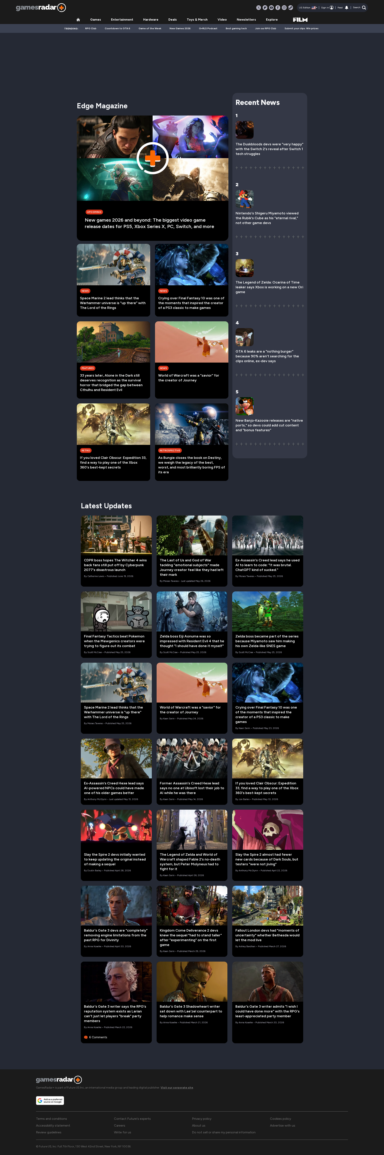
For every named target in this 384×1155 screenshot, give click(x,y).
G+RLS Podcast (208, 28)
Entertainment (122, 19)
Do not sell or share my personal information (224, 1132)
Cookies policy (280, 1119)
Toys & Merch (197, 19)
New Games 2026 (180, 28)
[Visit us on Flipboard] (265, 7)
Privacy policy (201, 1119)
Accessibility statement (53, 1125)
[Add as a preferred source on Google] (50, 1100)
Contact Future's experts (132, 1119)
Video (222, 19)
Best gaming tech (236, 28)
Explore (272, 19)
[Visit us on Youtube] (271, 7)
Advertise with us (282, 1125)
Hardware (150, 19)
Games (95, 19)
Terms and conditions (51, 1119)
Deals (172, 19)
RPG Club (90, 28)
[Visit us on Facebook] (277, 7)
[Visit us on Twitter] (258, 7)
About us (198, 1125)
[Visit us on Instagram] (284, 7)
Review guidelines (48, 1132)
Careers (119, 1125)
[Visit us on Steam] (290, 7)
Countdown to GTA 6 (117, 28)
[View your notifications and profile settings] (347, 8)
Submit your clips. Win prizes (301, 28)
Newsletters (246, 19)
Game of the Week (150, 28)
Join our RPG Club (265, 28)
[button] (359, 7)
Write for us (122, 1132)
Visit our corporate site (177, 1087)
